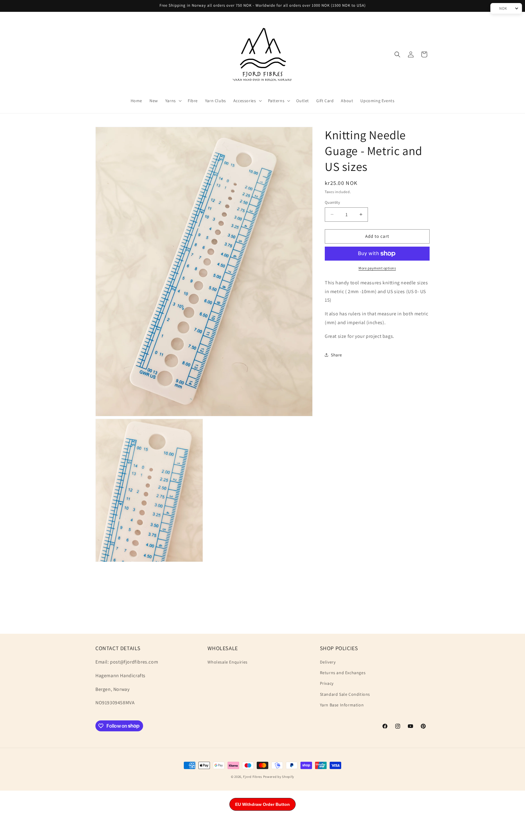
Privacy (327, 683)
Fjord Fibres (252, 777)
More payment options (377, 268)
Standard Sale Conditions (345, 694)
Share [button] (336, 355)
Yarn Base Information (342, 705)
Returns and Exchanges (343, 673)
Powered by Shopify (278, 777)
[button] (173, 100)
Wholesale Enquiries (227, 662)
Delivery (328, 662)
